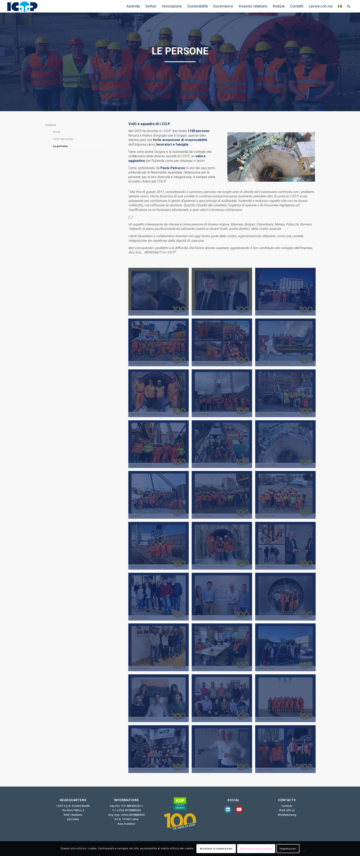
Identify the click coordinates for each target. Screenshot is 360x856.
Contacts (286, 805)
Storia (56, 131)
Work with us (287, 810)
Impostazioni (288, 848)
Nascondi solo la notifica (256, 848)
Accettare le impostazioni (216, 848)
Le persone (60, 146)
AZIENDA (50, 125)
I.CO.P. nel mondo (63, 139)
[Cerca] (348, 6)
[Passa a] (339, 6)
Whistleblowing (287, 814)
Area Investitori (126, 823)
